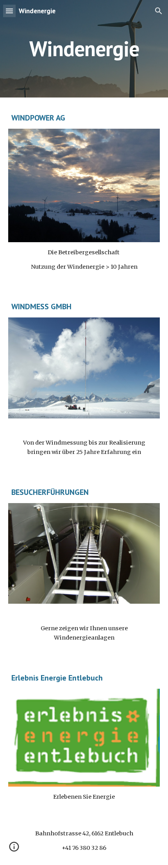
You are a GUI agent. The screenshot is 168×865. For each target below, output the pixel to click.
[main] (84, 48)
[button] (9, 10)
